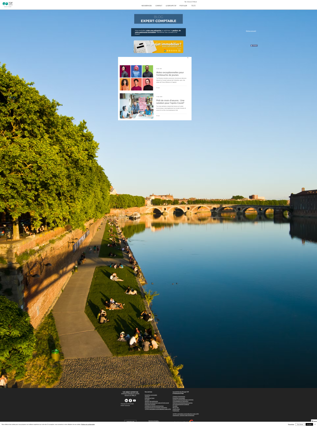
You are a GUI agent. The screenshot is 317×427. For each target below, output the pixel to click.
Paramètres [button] (291, 424)
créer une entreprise (153, 30)
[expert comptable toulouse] (130, 400)
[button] (188, 58)
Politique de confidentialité (88, 424)
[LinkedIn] (126, 400)
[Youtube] (134, 400)
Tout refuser (300, 424)
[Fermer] (315, 424)
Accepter (309, 424)
